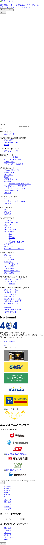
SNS (2, 483)
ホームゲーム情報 (14, 5)
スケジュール (34, 5)
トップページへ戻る (7, 341)
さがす (3, 10)
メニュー (10, 10)
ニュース (24, 5)
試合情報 (3, 5)
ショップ (26, 7)
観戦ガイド (4, 7)
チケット (19, 7)
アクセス (12, 7)
